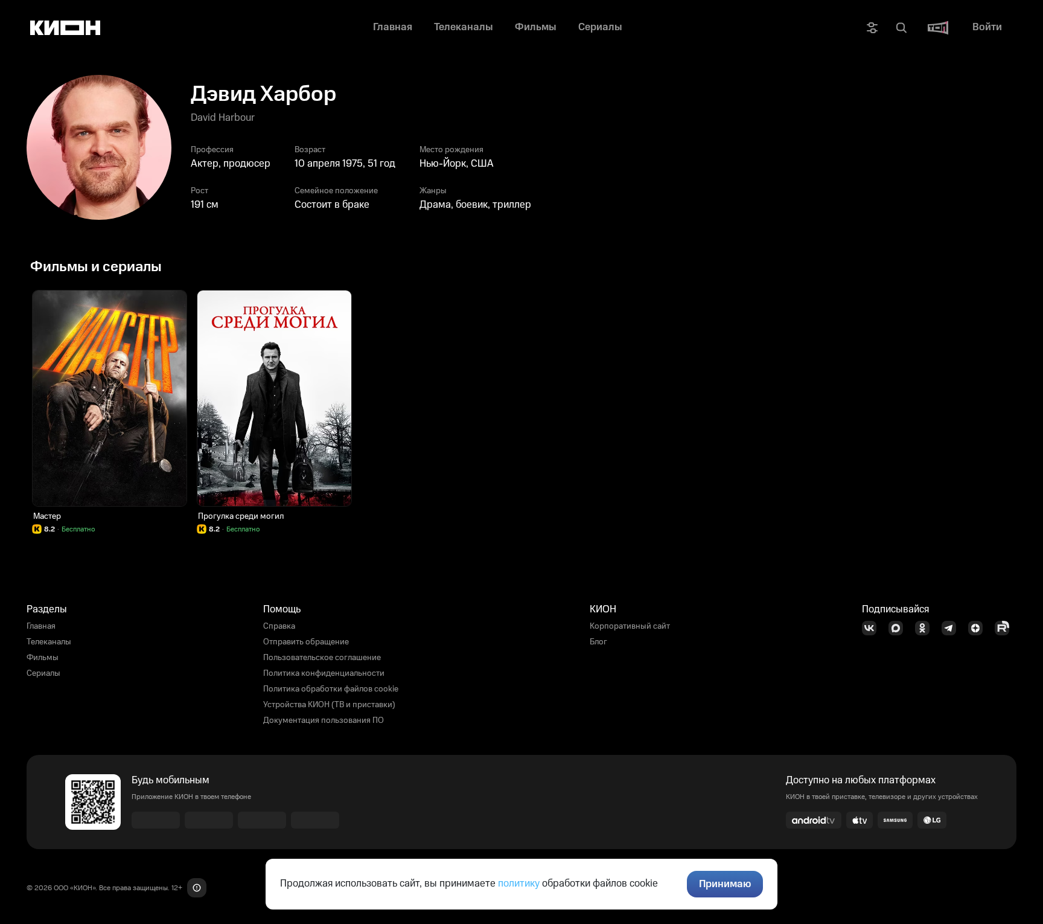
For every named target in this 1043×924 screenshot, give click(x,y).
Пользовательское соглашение (322, 657)
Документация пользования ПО (323, 720)
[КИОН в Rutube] (1005, 628)
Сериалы (43, 673)
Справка (279, 626)
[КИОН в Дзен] (979, 628)
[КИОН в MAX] (899, 628)
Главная (41, 626)
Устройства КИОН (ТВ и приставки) (329, 704)
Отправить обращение (306, 642)
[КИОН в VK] (873, 628)
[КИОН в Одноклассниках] (926, 628)
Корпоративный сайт (630, 626)
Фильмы (43, 657)
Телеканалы (49, 642)
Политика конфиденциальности (323, 673)
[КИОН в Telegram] (952, 628)
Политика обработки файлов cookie (330, 689)
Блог (598, 642)
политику (519, 883)
